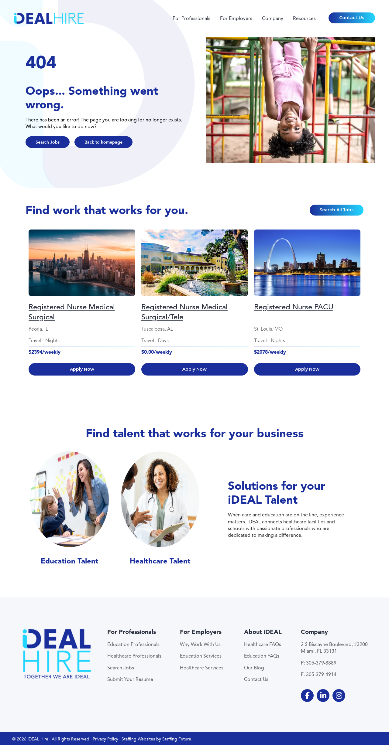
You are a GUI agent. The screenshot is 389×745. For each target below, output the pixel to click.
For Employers (236, 18)
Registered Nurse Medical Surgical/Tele (184, 312)
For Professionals (191, 18)
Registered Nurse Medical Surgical (72, 312)
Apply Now (82, 369)
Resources (304, 18)
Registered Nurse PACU (293, 306)
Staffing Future (176, 739)
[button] (352, 17)
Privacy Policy (105, 739)
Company (272, 18)
